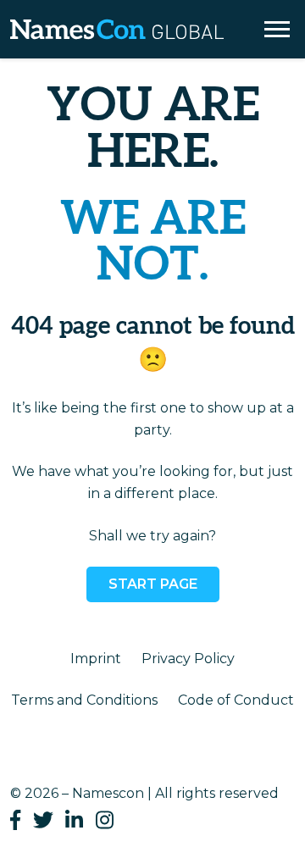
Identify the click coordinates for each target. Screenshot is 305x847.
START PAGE (152, 584)
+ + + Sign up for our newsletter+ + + (153, 66)
